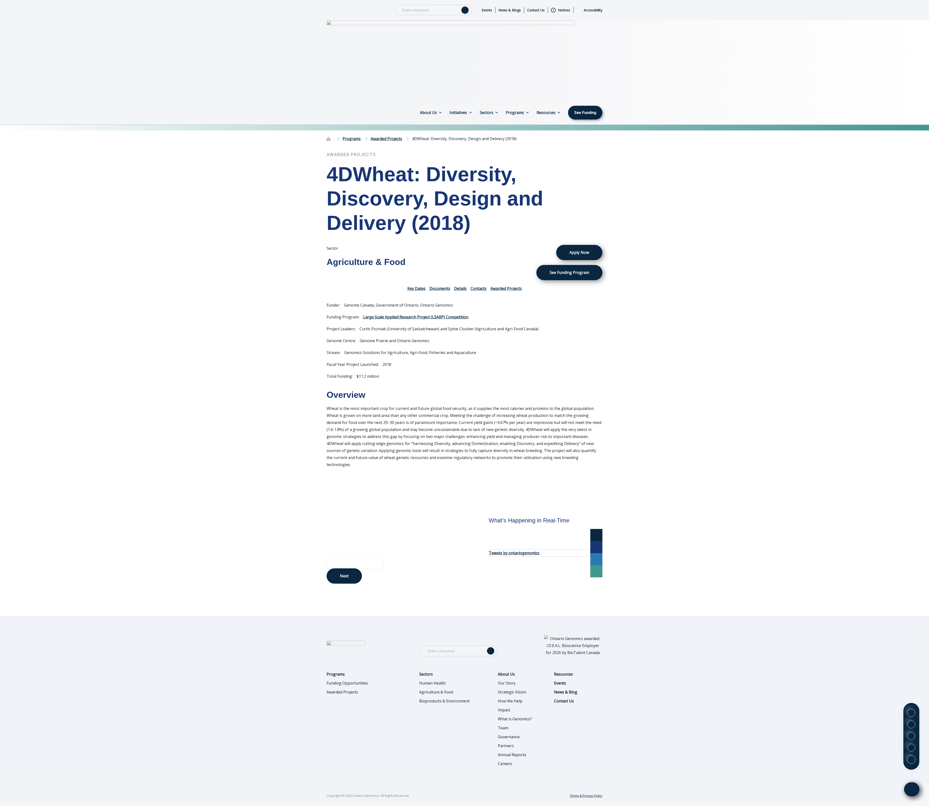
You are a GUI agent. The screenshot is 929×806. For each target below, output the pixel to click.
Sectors (486, 112)
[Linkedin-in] (911, 724)
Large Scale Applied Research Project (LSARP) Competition (415, 317)
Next (344, 576)
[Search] (465, 10)
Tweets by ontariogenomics (514, 553)
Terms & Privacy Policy (586, 795)
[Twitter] (911, 713)
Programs (515, 112)
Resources (546, 112)
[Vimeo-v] (911, 748)
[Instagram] (911, 736)
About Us (428, 112)
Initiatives (458, 112)
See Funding (585, 112)
